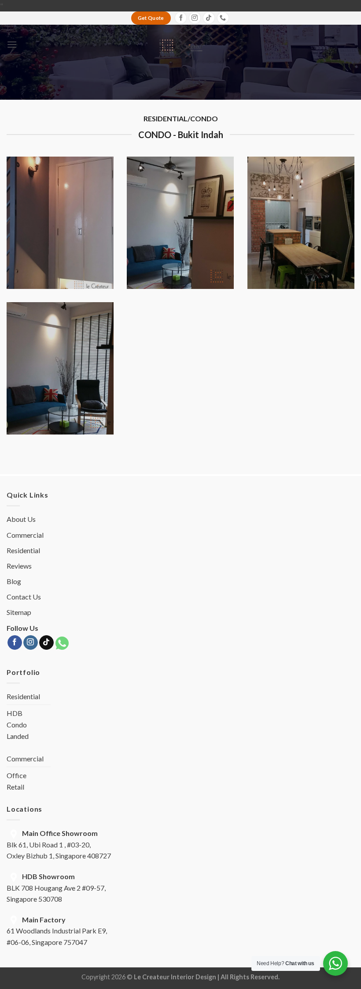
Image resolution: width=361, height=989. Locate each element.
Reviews (19, 566)
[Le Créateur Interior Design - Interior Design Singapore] (180, 44)
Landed (18, 736)
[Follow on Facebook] (180, 17)
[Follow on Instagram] (194, 17)
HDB (14, 713)
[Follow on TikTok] (209, 17)
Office (16, 775)
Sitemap (19, 612)
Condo (17, 724)
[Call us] (223, 17)
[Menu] (12, 44)
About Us (21, 519)
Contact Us (24, 596)
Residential (23, 550)
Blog (14, 581)
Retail (15, 787)
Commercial (25, 535)
